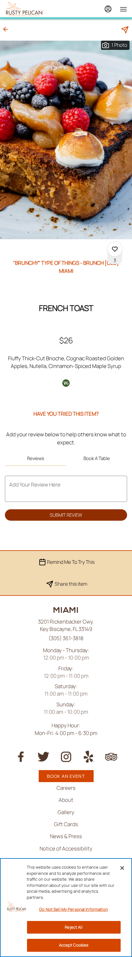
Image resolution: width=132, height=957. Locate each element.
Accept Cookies (74, 945)
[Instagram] (66, 756)
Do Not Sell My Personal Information (73, 909)
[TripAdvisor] (111, 756)
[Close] (122, 868)
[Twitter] (43, 756)
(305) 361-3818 (66, 638)
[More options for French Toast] (114, 249)
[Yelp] (89, 756)
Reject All (73, 927)
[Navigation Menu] (123, 9)
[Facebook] (21, 756)
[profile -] (108, 9)
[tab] (35, 458)
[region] (66, 907)
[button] (7, 29)
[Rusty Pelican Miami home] (32, 9)
